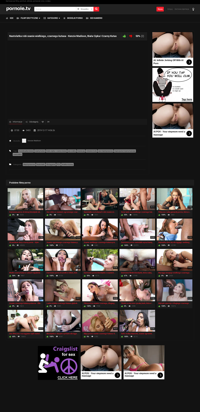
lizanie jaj (81, 151)
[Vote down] (130, 36)
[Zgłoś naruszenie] (48, 122)
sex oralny (72, 151)
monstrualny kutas (26, 151)
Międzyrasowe (29, 164)
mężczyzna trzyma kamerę (124, 151)
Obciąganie (50, 164)
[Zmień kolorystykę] (193, 9)
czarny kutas (40, 151)
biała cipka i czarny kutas (56, 151)
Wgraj (160, 9)
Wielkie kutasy (67, 164)
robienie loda (91, 151)
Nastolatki (41, 164)
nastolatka (17, 154)
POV (58, 164)
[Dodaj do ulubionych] (42, 122)
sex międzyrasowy (105, 151)
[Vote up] (124, 36)
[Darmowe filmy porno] (19, 9)
